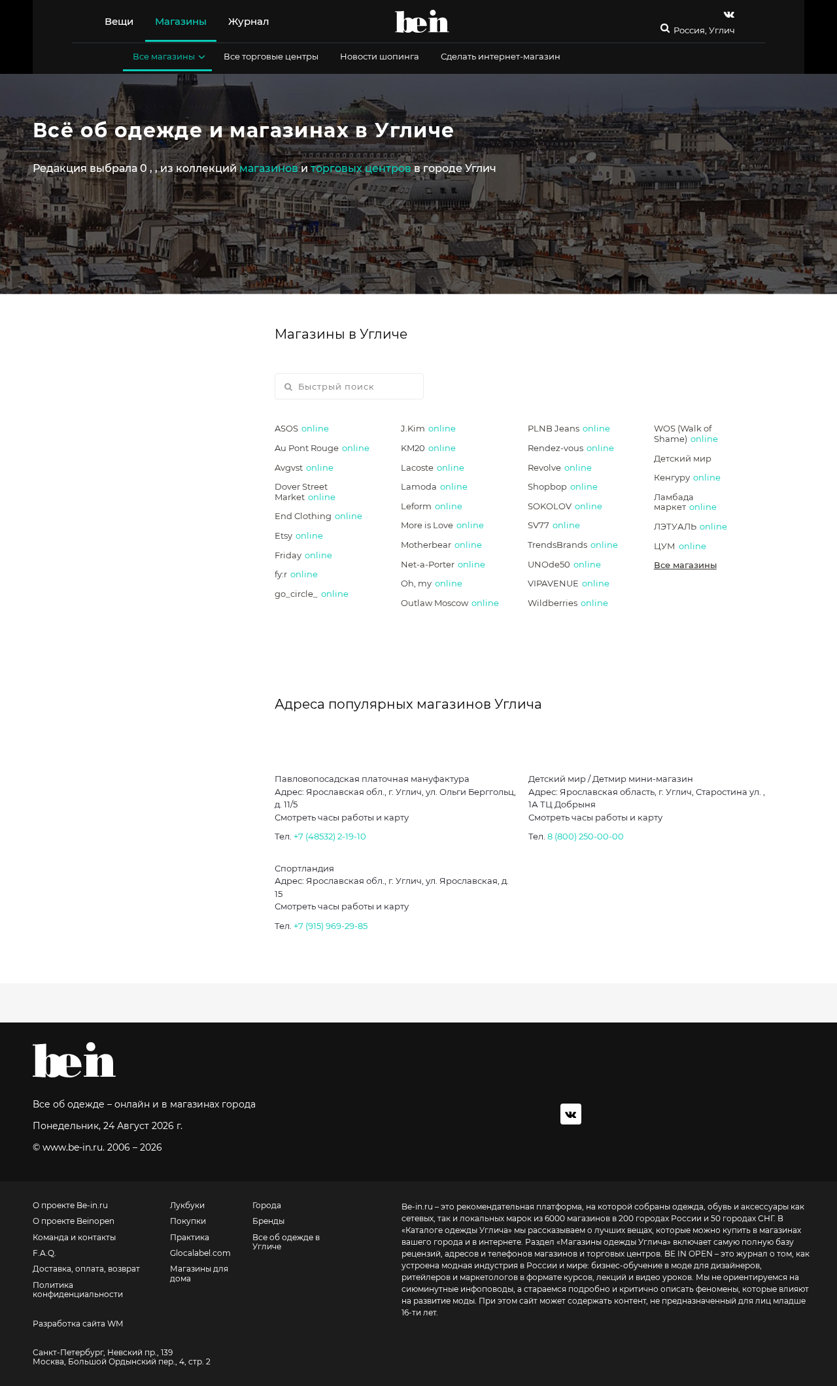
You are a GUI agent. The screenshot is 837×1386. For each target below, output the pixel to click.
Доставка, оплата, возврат (86, 1269)
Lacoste (432, 467)
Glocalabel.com (200, 1253)
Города (266, 1205)
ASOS (302, 428)
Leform (431, 506)
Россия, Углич (704, 30)
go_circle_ (312, 593)
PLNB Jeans (569, 428)
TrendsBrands (573, 544)
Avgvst (304, 467)
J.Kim (428, 428)
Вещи (119, 21)
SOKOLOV (565, 506)
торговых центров (361, 168)
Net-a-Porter (443, 564)
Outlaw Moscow (450, 603)
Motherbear (441, 544)
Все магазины (164, 56)
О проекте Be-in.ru (70, 1205)
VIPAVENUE (568, 583)
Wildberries (568, 603)
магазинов (268, 168)
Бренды (268, 1221)
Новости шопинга (379, 56)
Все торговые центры (271, 56)
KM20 (428, 448)
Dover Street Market (305, 491)
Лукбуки (187, 1205)
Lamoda (434, 486)
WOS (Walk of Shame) (686, 433)
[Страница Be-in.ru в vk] (729, 14)
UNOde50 (564, 564)
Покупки (188, 1221)
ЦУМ (680, 546)
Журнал (248, 21)
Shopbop (563, 486)
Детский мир (682, 458)
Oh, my (431, 583)
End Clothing (318, 516)
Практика (189, 1237)
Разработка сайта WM (78, 1323)
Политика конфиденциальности (78, 1290)
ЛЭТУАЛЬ (690, 526)
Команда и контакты (74, 1237)
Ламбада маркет (685, 502)
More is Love (442, 525)
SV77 (554, 525)
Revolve (560, 467)
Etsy (299, 535)
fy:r (296, 574)
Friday (303, 555)
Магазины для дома (199, 1273)
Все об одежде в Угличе (286, 1242)
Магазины (181, 21)
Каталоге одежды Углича (456, 1230)
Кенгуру (687, 477)
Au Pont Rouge (322, 448)
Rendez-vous (571, 448)
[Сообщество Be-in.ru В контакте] (570, 1114)
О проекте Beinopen (73, 1221)
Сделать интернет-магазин (500, 56)
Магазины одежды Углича (613, 1242)
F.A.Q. (44, 1253)
